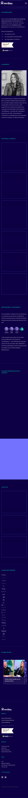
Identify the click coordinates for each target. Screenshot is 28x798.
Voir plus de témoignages (11, 508)
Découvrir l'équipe (6, 124)
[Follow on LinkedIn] (5, 777)
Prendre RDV (13, 474)
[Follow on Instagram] (2, 777)
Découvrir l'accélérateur (8, 356)
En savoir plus (8, 166)
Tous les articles (20, 694)
